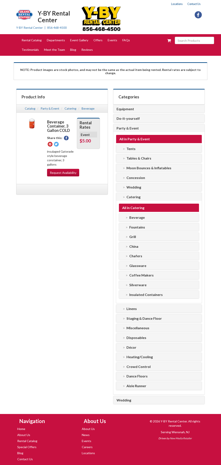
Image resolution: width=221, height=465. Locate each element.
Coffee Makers (141, 275)
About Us (23, 435)
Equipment (125, 109)
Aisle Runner (136, 386)
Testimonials (30, 49)
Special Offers (26, 447)
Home (21, 429)
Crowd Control (138, 367)
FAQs (126, 40)
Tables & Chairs (138, 158)
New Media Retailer (181, 438)
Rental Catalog (32, 40)
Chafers (135, 256)
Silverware (138, 285)
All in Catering (133, 208)
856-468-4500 (57, 27)
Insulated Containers (146, 295)
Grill (132, 237)
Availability (63, 172)
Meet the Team (54, 49)
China (133, 246)
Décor (131, 347)
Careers (87, 447)
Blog (73, 49)
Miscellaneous (137, 328)
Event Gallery (79, 40)
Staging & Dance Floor (144, 318)
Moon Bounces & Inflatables (148, 168)
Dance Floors (137, 376)
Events (112, 40)
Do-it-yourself (128, 118)
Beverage (88, 108)
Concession (135, 178)
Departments (56, 40)
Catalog (30, 108)
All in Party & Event (134, 139)
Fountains (137, 227)
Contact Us (193, 4)
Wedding (133, 187)
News (86, 435)
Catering (70, 108)
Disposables (136, 338)
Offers (98, 40)
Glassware (137, 266)
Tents (131, 149)
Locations (177, 4)
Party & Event (50, 108)
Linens (131, 309)
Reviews (87, 49)
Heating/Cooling (139, 357)
